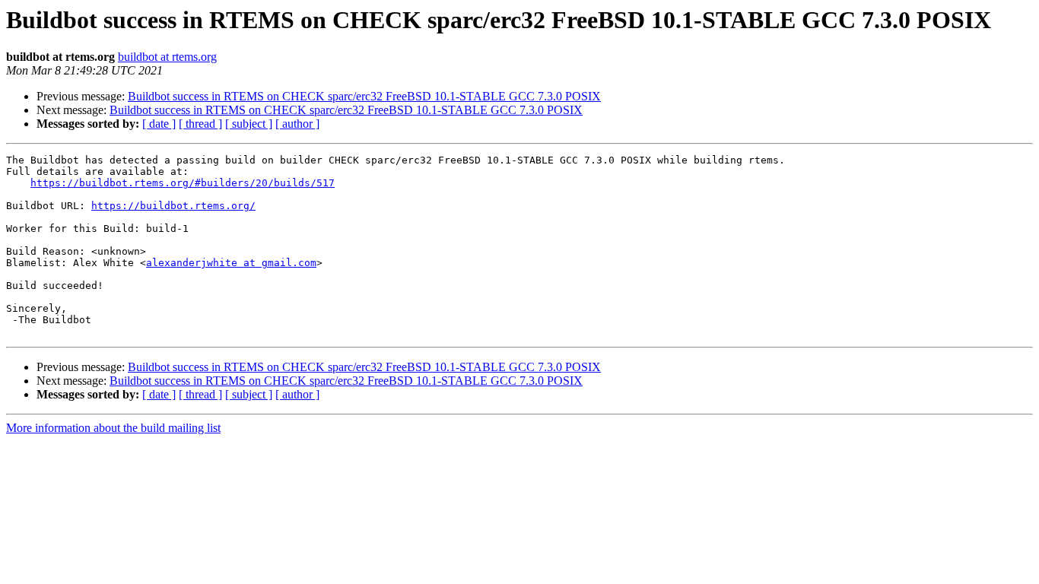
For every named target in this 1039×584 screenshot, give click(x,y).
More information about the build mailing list (113, 427)
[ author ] (297, 123)
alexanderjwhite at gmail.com (231, 262)
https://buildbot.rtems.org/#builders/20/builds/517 (182, 183)
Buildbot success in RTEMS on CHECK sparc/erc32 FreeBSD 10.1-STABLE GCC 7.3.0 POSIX (364, 96)
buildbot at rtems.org (167, 56)
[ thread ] (200, 123)
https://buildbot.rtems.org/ (173, 205)
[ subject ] (248, 123)
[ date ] (159, 123)
